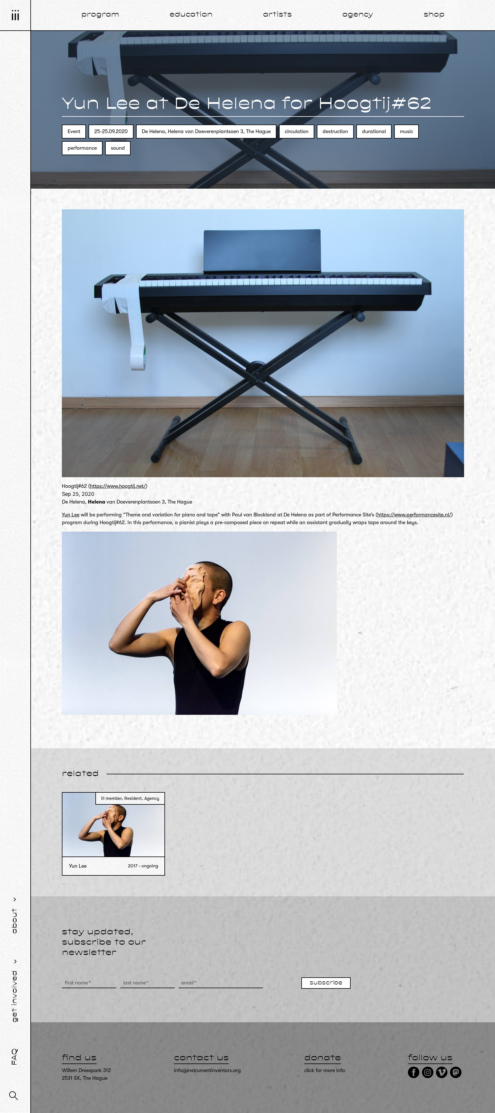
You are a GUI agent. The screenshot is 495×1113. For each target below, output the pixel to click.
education (191, 15)
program (100, 15)
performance (82, 148)
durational (374, 131)
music (406, 131)
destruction (335, 131)
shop (434, 15)
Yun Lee (70, 515)
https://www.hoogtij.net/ (118, 486)
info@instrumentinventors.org (207, 1070)
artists (277, 15)
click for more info (324, 1070)
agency (357, 15)
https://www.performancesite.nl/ (414, 515)
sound (118, 148)
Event (74, 131)
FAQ (15, 1056)
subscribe (326, 983)
